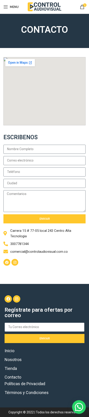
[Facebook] (6, 262)
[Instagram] (14, 262)
